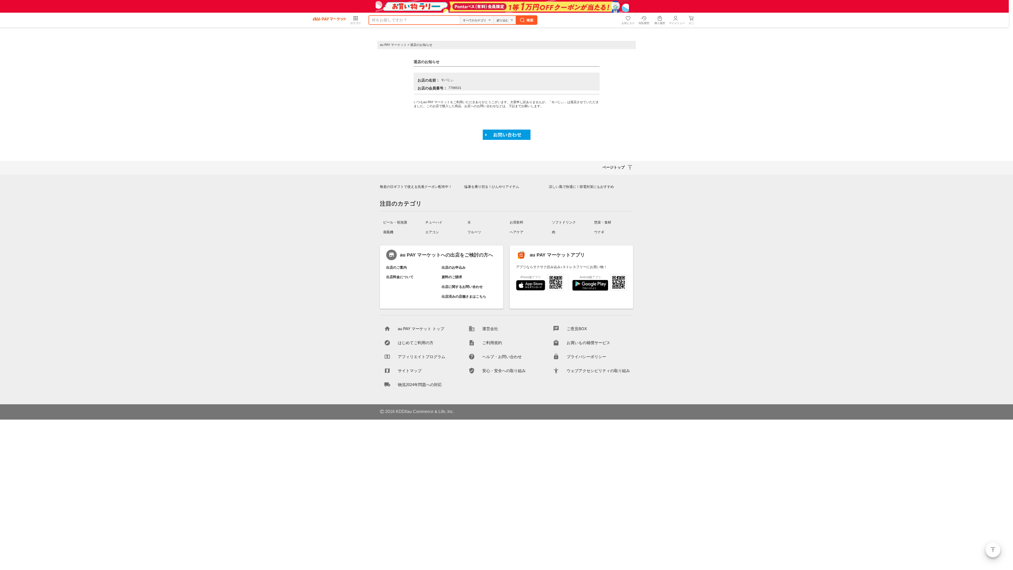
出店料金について (400, 277)
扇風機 (388, 232)
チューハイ (433, 222)
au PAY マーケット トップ (421, 328)
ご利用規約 (492, 342)
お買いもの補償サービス (588, 342)
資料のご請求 (452, 277)
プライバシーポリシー (586, 356)
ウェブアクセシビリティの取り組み (598, 370)
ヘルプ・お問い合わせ (502, 356)
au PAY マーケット (393, 45)
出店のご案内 (396, 267)
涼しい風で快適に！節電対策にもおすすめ (581, 187)
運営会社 (490, 328)
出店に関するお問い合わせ (462, 287)
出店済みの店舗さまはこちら (464, 296)
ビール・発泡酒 (395, 222)
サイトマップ (410, 370)
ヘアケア (516, 232)
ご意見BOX (577, 328)
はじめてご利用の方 (415, 342)
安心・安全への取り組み (504, 370)
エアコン (432, 232)
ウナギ (599, 232)
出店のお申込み (454, 267)
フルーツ (474, 232)
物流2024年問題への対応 (420, 384)
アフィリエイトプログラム (421, 356)
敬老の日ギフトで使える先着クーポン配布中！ (416, 187)
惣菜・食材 (602, 222)
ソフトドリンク (564, 222)
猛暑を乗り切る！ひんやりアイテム (491, 187)
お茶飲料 (516, 222)
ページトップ (993, 550)
